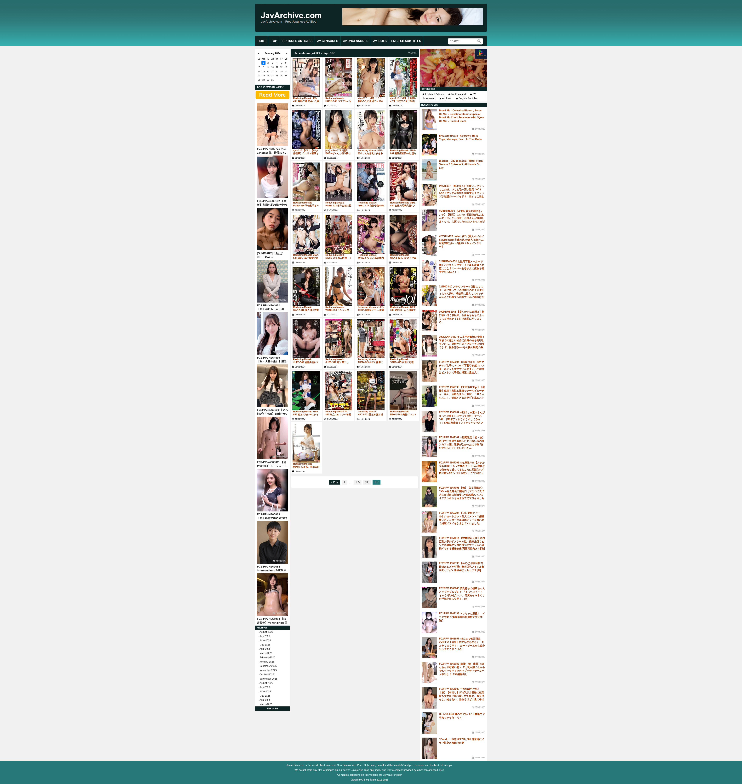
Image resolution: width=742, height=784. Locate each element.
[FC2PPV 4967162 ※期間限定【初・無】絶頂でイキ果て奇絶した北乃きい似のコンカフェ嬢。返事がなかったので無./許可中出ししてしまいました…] (429, 446)
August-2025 (266, 683)
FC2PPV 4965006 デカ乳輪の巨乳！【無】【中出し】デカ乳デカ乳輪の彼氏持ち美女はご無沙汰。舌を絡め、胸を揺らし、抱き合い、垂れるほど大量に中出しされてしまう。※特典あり (461, 695)
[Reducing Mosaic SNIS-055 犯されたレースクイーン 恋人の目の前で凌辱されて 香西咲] (306, 390)
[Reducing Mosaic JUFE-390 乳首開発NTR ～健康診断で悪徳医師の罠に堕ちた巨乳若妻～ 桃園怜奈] (371, 286)
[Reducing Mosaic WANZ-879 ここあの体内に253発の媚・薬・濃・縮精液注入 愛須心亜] (371, 234)
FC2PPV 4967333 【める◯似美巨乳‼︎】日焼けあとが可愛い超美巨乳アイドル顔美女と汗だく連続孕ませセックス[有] (461, 567)
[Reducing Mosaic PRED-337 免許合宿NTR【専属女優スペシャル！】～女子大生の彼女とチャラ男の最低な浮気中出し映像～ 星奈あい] (371, 181)
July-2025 (265, 687)
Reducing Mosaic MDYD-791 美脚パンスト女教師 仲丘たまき (403, 414)
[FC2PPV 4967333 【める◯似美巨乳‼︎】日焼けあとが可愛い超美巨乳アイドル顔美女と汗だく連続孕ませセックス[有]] (429, 572)
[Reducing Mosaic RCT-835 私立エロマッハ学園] (338, 390)
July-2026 (265, 636)
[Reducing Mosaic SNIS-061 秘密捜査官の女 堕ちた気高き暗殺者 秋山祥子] (403, 129)
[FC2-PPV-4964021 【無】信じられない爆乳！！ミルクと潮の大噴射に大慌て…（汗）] (272, 281)
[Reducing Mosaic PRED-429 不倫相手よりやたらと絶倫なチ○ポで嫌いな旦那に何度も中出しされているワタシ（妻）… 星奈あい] (306, 181)
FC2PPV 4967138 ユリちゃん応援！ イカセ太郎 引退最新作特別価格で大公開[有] (462, 617)
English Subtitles (468, 98)
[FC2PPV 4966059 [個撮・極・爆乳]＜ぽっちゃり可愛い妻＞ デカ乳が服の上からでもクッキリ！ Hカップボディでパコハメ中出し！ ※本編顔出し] (429, 672)
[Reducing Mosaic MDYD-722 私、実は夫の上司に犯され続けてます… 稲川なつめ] (306, 443)
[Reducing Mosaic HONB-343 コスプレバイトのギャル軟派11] (338, 77)
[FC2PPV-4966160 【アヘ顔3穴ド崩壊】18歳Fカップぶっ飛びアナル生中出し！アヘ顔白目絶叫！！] (272, 385)
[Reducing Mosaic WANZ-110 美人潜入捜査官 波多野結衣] (306, 286)
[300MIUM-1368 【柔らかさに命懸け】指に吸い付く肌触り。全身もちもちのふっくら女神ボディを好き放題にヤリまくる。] (429, 320)
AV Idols (447, 98)
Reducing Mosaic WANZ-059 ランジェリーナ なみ (338, 310)
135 (358, 482)
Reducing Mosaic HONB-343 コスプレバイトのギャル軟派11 (338, 101)
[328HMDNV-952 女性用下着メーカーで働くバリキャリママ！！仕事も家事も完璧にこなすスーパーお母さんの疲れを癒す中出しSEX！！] (429, 270)
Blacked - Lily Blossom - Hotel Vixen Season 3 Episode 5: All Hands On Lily (461, 164)
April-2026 (265, 649)
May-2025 (265, 695)
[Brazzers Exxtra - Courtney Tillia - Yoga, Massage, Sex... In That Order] (429, 144)
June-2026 (265, 640)
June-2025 (265, 691)
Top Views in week (270, 87)
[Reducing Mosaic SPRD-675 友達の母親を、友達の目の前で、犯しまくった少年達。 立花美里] (403, 338)
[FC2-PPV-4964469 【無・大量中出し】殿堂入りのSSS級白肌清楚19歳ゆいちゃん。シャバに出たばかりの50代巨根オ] (272, 333)
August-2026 (266, 632)
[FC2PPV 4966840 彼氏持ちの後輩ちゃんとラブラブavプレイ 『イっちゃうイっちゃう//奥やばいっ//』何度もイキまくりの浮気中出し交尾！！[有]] (429, 597)
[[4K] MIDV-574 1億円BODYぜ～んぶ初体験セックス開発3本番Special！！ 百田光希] (338, 129)
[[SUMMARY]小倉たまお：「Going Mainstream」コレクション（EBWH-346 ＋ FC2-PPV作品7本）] (272, 229)
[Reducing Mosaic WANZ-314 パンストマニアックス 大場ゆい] (403, 234)
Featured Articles (434, 94)
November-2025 (268, 670)
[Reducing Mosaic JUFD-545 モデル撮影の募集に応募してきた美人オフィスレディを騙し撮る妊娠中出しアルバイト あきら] (371, 338)
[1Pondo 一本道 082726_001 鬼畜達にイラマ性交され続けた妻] (429, 748)
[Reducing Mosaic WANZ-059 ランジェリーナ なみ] (338, 286)
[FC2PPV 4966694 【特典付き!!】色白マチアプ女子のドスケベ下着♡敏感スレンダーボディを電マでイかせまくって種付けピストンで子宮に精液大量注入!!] (429, 371)
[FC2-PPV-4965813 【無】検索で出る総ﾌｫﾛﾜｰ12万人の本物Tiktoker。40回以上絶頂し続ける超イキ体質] (272, 490)
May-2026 (265, 644)
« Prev (334, 482)
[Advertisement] (453, 68)
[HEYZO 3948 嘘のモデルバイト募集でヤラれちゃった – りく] (429, 723)
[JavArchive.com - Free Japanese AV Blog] (292, 26)
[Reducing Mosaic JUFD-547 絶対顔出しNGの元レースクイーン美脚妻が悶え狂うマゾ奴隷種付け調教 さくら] (338, 338)
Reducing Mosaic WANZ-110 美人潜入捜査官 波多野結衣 (306, 310)
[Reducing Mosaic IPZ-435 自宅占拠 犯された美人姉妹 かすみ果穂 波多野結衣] (306, 77)
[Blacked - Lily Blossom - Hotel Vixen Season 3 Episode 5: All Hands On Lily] (429, 169)
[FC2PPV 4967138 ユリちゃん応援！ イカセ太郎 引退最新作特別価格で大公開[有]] (429, 622)
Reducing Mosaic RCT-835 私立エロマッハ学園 (338, 413)
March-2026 (266, 653)
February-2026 (267, 657)
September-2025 (268, 678)
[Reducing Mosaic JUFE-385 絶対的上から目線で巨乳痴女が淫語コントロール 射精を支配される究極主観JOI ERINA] (403, 286)
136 (367, 482)
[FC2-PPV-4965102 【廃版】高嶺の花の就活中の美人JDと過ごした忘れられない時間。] (272, 177)
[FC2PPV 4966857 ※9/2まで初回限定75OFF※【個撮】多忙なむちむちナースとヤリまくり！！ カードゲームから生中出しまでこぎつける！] (429, 647)
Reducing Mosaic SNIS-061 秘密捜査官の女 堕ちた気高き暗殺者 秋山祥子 (403, 153)
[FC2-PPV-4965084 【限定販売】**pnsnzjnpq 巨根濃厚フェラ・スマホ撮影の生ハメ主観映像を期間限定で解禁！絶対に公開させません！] (272, 594)
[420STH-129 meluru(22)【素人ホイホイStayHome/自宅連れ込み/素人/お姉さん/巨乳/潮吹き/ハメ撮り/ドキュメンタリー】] (429, 245)
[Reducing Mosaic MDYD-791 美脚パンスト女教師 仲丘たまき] (403, 390)
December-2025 (268, 666)
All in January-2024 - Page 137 (315, 53)
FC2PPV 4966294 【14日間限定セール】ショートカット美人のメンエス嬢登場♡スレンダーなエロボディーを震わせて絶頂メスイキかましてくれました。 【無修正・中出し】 (461, 519)
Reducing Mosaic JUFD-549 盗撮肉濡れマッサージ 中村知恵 (306, 362)
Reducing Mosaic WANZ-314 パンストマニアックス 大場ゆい (403, 258)
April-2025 (265, 700)
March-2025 (266, 704)
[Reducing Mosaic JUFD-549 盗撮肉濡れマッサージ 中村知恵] (306, 338)
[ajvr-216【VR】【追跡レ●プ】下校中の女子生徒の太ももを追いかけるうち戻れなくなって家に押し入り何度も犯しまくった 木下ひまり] (403, 77)
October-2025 (267, 674)
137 (376, 482)
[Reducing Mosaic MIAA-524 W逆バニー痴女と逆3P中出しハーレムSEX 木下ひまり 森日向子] (306, 234)
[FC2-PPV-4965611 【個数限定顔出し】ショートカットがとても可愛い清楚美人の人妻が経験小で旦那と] (272, 438)
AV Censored (458, 94)
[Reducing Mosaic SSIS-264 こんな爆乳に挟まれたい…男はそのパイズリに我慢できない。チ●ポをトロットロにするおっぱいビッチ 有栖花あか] (371, 129)
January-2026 (267, 661)
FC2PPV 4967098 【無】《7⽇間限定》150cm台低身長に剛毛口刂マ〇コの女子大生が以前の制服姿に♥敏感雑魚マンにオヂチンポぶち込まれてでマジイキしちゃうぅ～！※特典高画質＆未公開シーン (461, 494)
